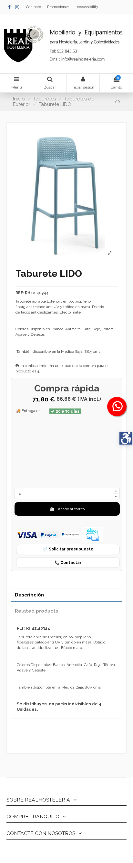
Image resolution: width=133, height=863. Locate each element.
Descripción (29, 594)
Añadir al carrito (71, 509)
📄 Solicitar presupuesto (68, 549)
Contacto (34, 7)
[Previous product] (116, 101)
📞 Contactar (68, 562)
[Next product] (119, 101)
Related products (36, 611)
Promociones (58, 7)
